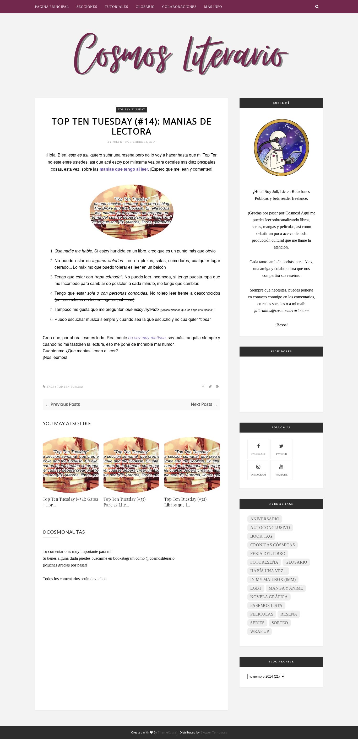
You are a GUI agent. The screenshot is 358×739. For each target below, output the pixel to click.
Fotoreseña (264, 562)
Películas (261, 614)
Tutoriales (116, 7)
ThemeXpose (167, 732)
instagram (258, 474)
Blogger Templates (213, 732)
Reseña (288, 614)
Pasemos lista (266, 605)
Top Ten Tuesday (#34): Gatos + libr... (70, 502)
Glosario (145, 7)
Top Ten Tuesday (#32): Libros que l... (186, 502)
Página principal (52, 7)
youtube (281, 474)
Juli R (118, 141)
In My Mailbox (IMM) (273, 579)
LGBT (256, 588)
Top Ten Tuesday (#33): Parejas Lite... (125, 502)
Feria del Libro (267, 553)
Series (257, 623)
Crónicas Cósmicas (272, 545)
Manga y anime (286, 588)
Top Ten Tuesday (131, 109)
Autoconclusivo (270, 527)
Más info (213, 7)
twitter (281, 453)
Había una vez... (268, 571)
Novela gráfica (269, 597)
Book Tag (261, 536)
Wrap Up (259, 631)
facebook (258, 453)
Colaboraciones (179, 7)
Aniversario (264, 519)
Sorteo (280, 623)
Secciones (87, 7)
